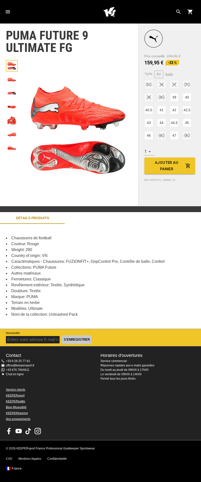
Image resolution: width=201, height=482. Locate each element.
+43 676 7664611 (17, 370)
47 (174, 135)
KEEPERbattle (15, 401)
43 (149, 123)
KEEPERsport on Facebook (9, 431)
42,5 (187, 110)
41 (161, 110)
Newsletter (13, 333)
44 (161, 123)
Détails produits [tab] (32, 218)
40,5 (148, 110)
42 (174, 110)
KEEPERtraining (17, 413)
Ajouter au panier (166, 165)
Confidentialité (57, 458)
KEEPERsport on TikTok (28, 431)
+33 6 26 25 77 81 (18, 361)
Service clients (15, 389)
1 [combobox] (145, 151)
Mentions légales (29, 458)
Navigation (8, 12)
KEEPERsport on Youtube (18, 431)
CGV (9, 458)
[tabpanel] (86, 276)
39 (174, 97)
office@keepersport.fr (20, 365)
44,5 (174, 123)
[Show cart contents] (190, 12)
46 (149, 135)
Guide (169, 74)
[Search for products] (178, 12)
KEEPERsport (15, 395)
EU (159, 74)
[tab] (12, 66)
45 (187, 123)
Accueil (109, 12)
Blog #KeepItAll (16, 407)
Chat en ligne (15, 374)
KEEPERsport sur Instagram (38, 431)
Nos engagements (18, 419)
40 (187, 97)
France (17, 468)
